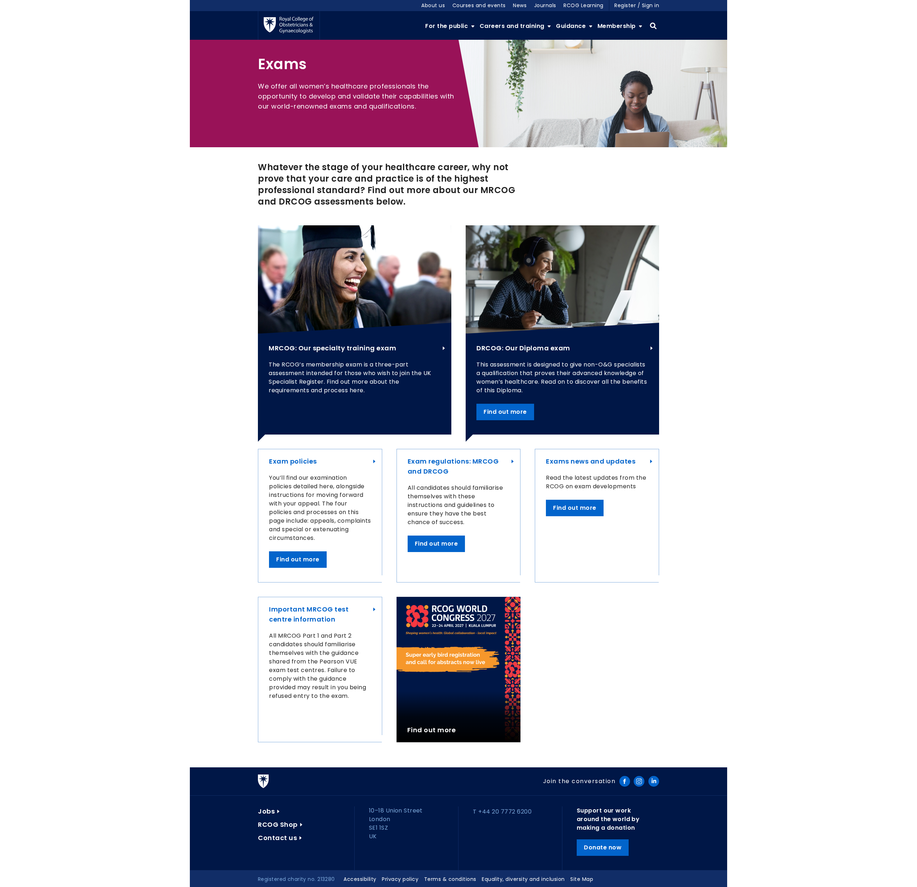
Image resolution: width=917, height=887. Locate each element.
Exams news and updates (590, 461)
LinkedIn (653, 781)
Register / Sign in (636, 5)
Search (653, 26)
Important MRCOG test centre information (309, 614)
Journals (545, 5)
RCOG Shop (278, 824)
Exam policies (293, 461)
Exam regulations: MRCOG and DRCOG (453, 466)
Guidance (571, 26)
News (520, 5)
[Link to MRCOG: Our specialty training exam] (354, 279)
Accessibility (360, 879)
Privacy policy (400, 879)
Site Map (581, 879)
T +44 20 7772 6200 (502, 811)
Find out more (505, 412)
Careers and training (513, 26)
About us (433, 5)
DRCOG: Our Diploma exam (523, 348)
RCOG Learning (583, 5)
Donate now (602, 847)
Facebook (624, 781)
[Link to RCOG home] (289, 25)
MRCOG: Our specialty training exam (332, 348)
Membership (617, 26)
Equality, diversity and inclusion (523, 879)
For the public (447, 26)
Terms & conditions (450, 879)
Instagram (639, 781)
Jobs (266, 811)
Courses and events (479, 5)
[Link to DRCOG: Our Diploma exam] (562, 279)
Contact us (277, 837)
